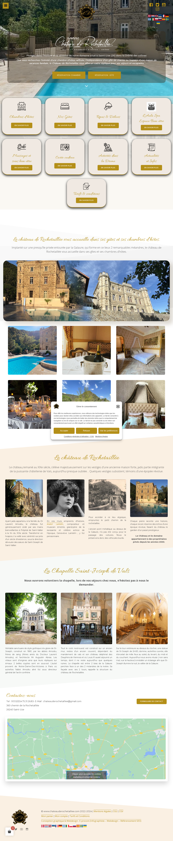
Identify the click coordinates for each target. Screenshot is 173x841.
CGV (121, 811)
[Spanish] (163, 19)
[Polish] (156, 19)
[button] (118, 406)
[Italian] (153, 19)
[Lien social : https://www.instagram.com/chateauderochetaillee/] (158, 9)
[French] (163, 15)
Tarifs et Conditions (79, 816)
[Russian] (160, 19)
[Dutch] (153, 15)
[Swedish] (167, 19)
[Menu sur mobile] (6, 6)
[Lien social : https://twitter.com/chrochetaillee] (158, 5)
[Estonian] (160, 15)
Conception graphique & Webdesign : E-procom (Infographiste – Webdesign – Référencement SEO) (91, 820)
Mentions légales (101, 436)
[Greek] (149, 19)
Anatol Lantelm (55, 524)
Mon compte (61, 816)
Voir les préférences (109, 430)
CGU (115, 811)
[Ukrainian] (158, 22)
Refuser (86, 430)
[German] (167, 15)
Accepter (64, 430)
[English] (156, 15)
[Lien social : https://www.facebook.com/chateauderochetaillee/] (152, 5)
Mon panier (47, 816)
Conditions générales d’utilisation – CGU (79, 436)
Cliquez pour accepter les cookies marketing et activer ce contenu (86, 775)
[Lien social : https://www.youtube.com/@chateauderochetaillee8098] (165, 5)
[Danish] (149, 15)
